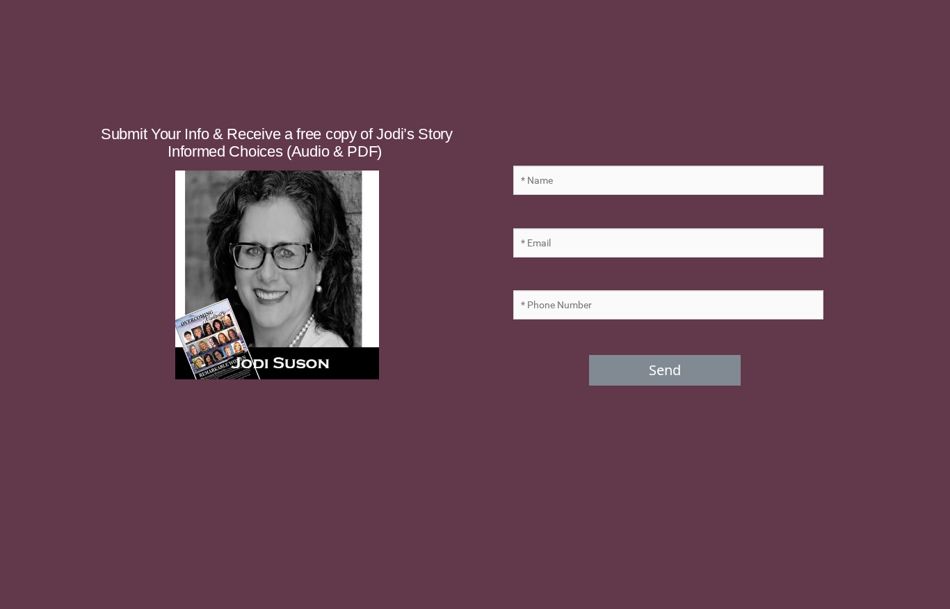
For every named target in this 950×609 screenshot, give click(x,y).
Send (665, 370)
